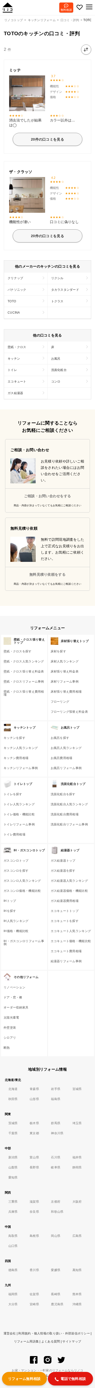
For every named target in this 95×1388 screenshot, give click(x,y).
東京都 (34, 1133)
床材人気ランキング (65, 661)
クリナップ (15, 278)
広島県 (77, 1236)
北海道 (13, 1089)
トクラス (57, 301)
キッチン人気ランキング (21, 748)
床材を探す (58, 651)
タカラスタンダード (65, 289)
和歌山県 (57, 1211)
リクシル (57, 278)
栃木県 (34, 1123)
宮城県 (77, 1089)
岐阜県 (55, 1167)
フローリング (60, 701)
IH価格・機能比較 (16, 931)
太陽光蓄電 (11, 1017)
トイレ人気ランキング (19, 804)
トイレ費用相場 (14, 834)
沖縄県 (77, 1304)
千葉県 (13, 1133)
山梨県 (13, 1167)
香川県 (34, 1270)
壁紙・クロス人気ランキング (24, 661)
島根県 (34, 1236)
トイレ (12, 370)
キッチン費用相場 (16, 758)
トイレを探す (13, 794)
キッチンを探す (14, 738)
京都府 (55, 1201)
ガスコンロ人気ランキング (22, 880)
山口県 (13, 1246)
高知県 (77, 1270)
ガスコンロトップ (16, 860)
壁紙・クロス (17, 347)
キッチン (14, 358)
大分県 (13, 1304)
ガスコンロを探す (16, 870)
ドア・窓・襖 (13, 997)
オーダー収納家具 (16, 1007)
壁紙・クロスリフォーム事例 (24, 681)
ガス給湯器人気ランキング (69, 880)
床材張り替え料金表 (65, 671)
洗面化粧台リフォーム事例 (69, 824)
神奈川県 (57, 1133)
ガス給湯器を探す (63, 870)
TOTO (12, 301)
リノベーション (14, 987)
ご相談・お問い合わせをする (47, 496)
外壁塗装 (10, 1027)
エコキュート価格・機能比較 (71, 941)
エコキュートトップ (65, 911)
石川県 (55, 1157)
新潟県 (13, 1157)
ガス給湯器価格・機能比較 (69, 891)
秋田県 (13, 1099)
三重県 (13, 1201)
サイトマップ (71, 1341)
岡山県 (55, 1236)
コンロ (56, 381)
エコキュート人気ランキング (71, 931)
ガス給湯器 (15, 393)
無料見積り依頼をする (47, 574)
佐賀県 (34, 1294)
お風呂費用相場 (61, 758)
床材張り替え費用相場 (66, 691)
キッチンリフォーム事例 (21, 768)
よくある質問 (50, 1341)
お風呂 (56, 358)
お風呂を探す (60, 738)
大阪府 (77, 1201)
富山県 (34, 1157)
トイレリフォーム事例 (19, 824)
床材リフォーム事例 (65, 681)
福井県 (77, 1157)
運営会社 (10, 1333)
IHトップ (10, 901)
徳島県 (13, 1270)
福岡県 (13, 1294)
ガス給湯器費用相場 (65, 901)
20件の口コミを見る (47, 139)
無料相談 (66, 9)
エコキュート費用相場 (66, 951)
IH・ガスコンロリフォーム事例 (24, 942)
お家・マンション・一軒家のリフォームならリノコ (47, 1370)
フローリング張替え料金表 (69, 711)
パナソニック (17, 289)
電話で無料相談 (73, 1379)
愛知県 (13, 1177)
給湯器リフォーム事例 (66, 961)
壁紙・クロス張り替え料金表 (24, 671)
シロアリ (10, 1037)
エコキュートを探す (65, 921)
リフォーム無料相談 (24, 1379)
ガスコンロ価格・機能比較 (22, 891)
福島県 (55, 1099)
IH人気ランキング (16, 921)
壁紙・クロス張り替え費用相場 (24, 693)
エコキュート (17, 381)
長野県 (34, 1167)
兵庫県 (13, 1211)
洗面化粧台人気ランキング (69, 804)
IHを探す (10, 911)
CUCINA (14, 312)
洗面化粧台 (59, 370)
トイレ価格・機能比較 (19, 814)
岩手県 (55, 1089)
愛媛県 (55, 1270)
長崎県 (55, 1294)
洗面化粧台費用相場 (65, 814)
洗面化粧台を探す (63, 794)
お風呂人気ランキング (66, 748)
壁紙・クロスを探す (18, 651)
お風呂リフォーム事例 (66, 768)
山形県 (34, 1099)
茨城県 (13, 1123)
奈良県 (34, 1211)
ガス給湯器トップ (63, 860)
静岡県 (77, 1167)
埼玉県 (77, 1123)
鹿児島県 (57, 1304)
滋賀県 (34, 1201)
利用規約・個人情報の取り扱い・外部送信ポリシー (54, 1333)
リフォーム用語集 (26, 1341)
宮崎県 (34, 1304)
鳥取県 (13, 1236)
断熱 (7, 1047)
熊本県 (77, 1294)
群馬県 (55, 1123)
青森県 (34, 1089)
